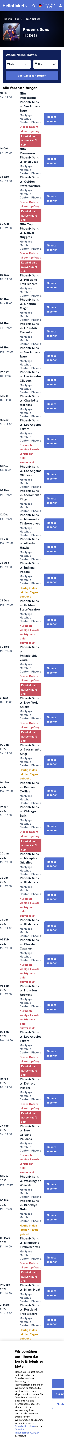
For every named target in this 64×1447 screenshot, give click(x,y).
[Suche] (34, 5)
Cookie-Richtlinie (25, 1426)
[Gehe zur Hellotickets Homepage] (15, 5)
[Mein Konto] (60, 5)
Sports (19, 18)
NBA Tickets (33, 18)
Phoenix (7, 18)
